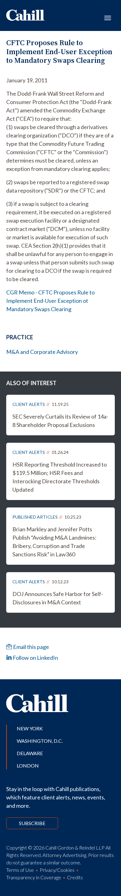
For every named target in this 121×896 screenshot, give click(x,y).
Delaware (30, 753)
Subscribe (32, 823)
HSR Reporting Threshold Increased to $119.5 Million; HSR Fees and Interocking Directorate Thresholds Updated (59, 477)
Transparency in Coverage (33, 877)
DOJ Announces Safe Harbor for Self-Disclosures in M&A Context (57, 598)
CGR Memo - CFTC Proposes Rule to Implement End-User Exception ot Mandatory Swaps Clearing (50, 300)
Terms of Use (20, 870)
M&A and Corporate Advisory (42, 351)
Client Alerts (28, 404)
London (28, 765)
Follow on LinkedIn (35, 657)
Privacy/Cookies (57, 870)
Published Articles (35, 517)
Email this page (30, 646)
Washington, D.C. (40, 741)
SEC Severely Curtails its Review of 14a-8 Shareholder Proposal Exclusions (60, 420)
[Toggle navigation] (108, 17)
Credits (75, 877)
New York (30, 728)
